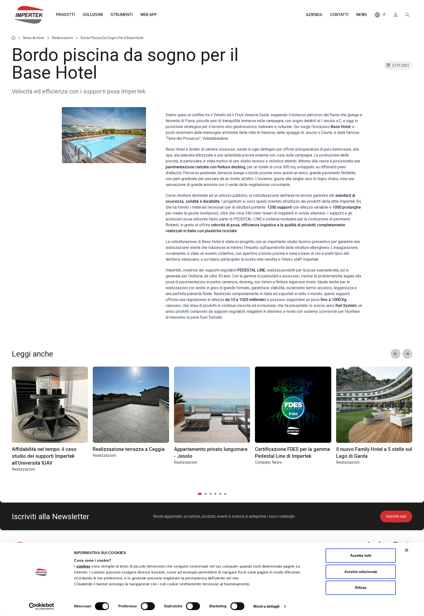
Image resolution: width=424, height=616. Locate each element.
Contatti (339, 14)
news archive (33, 38)
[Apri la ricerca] (407, 15)
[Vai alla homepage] (29, 15)
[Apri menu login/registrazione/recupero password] (396, 15)
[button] (395, 354)
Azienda (314, 14)
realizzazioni (62, 38)
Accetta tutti (360, 555)
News (361, 14)
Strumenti (121, 14)
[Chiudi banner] (406, 550)
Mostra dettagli (266, 606)
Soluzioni (93, 14)
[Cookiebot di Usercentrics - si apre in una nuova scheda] (41, 606)
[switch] (148, 606)
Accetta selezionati (360, 572)
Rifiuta (361, 588)
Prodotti (65, 14)
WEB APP (148, 14)
